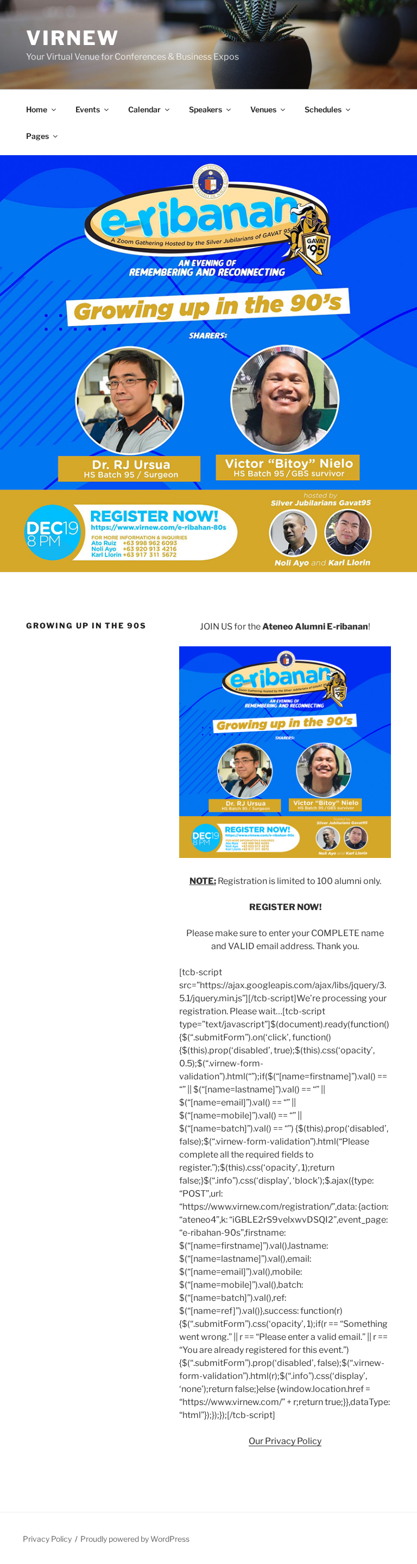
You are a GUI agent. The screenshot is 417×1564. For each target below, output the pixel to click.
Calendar (144, 109)
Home (36, 109)
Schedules (323, 109)
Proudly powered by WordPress (134, 1538)
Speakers (205, 109)
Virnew (72, 38)
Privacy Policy (47, 1538)
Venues (263, 109)
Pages (37, 136)
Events (87, 109)
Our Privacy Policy (285, 1441)
